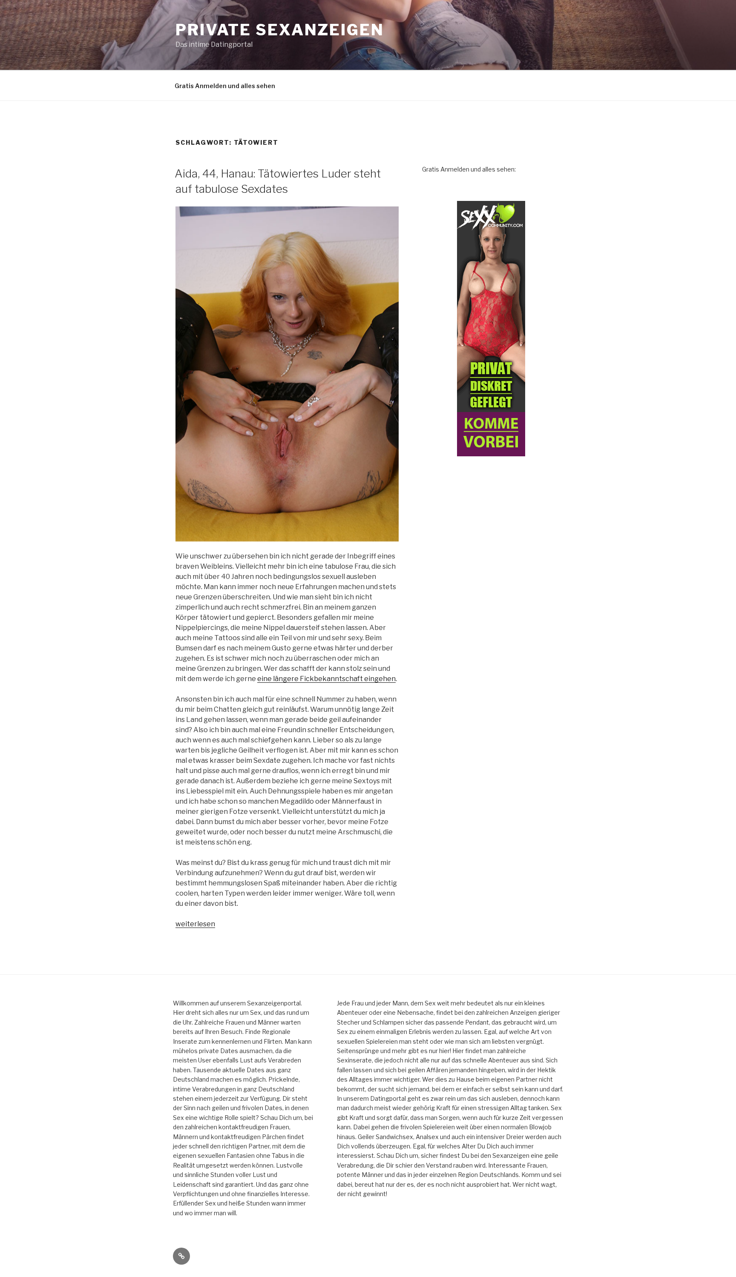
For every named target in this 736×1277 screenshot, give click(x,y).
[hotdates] (491, 328)
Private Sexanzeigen (279, 29)
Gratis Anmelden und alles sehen (225, 85)
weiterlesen (195, 924)
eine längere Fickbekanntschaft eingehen (326, 679)
